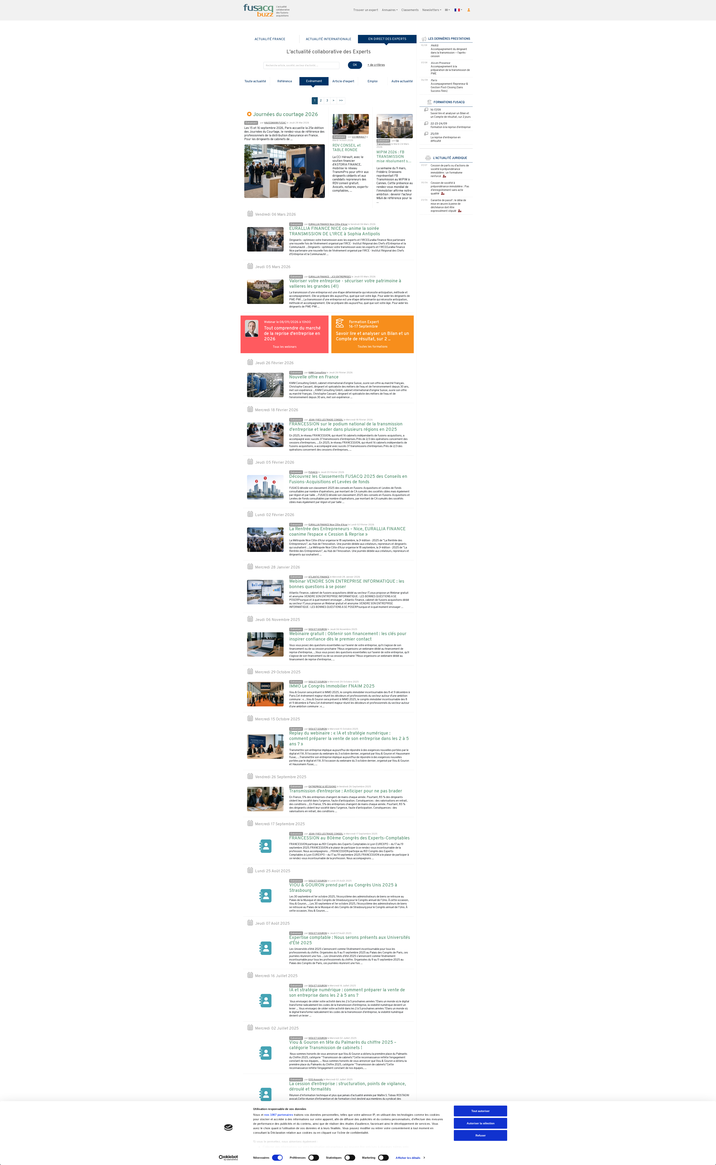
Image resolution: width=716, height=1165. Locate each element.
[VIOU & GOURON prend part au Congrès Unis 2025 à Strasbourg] (265, 896)
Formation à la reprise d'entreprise (451, 127)
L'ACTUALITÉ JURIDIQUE (449, 158)
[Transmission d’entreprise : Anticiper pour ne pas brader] (265, 799)
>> (341, 101)
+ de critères (376, 65)
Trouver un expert (365, 10)
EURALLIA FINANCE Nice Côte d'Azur (328, 224)
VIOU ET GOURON (317, 629)
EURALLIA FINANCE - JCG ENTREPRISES (330, 276)
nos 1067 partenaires (278, 1114)
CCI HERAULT (359, 137)
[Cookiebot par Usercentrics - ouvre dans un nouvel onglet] (228, 1158)
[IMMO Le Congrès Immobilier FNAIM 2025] (265, 694)
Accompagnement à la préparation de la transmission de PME (450, 70)
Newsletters (430, 10)
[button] (468, 10)
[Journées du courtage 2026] (284, 171)
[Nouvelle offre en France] (265, 385)
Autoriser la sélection (480, 1123)
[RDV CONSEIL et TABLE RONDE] (350, 124)
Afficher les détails (408, 1157)
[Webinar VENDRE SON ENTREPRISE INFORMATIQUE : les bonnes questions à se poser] (265, 592)
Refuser (480, 1135)
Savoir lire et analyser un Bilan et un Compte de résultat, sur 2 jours (451, 115)
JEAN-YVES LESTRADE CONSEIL (326, 419)
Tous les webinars (284, 347)
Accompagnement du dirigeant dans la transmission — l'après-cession (449, 53)
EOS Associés (316, 1079)
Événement (251, 122)
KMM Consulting (317, 372)
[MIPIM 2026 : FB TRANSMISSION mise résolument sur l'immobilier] (394, 126)
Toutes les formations (372, 347)
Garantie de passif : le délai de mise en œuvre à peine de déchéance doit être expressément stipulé (448, 206)
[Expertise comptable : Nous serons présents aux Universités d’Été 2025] (265, 948)
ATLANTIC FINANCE (318, 577)
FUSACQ (313, 472)
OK (355, 65)
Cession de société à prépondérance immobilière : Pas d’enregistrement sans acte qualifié (450, 188)
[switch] (313, 1158)
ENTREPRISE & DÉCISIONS (322, 786)
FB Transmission (387, 142)
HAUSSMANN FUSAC (275, 122)
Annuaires (388, 10)
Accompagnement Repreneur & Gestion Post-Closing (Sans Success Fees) (449, 87)
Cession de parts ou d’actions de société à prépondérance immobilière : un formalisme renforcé (450, 171)
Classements (410, 10)
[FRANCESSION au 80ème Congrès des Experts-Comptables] (265, 846)
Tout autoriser (480, 1111)
